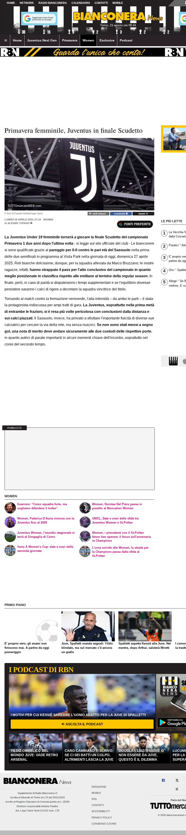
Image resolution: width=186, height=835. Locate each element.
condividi (120, 213)
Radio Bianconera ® (46, 793)
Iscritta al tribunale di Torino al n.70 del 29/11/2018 (37, 797)
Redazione (99, 786)
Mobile (96, 793)
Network (27, 3)
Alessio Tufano (18, 223)
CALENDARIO (80, 3)
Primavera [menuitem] (69, 40)
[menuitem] (5, 40)
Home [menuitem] (17, 40)
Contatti (98, 805)
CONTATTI (101, 3)
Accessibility (101, 811)
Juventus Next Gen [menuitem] (42, 40)
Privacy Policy (102, 817)
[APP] (174, 360)
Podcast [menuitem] (126, 40)
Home (11, 3)
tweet (142, 213)
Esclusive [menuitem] (107, 40)
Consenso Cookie (104, 823)
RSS (94, 799)
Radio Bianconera (53, 3)
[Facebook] (163, 780)
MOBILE (118, 3)
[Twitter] (177, 780)
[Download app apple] (177, 789)
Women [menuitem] (88, 40)
